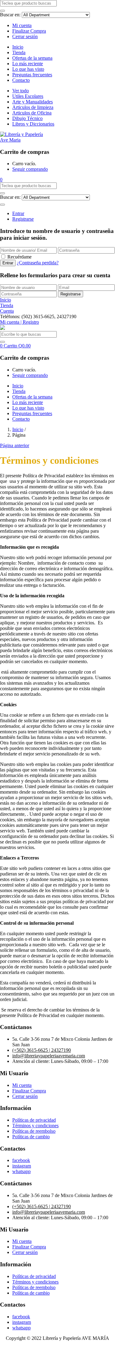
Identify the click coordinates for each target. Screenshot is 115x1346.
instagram (21, 1165)
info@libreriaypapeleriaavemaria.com (48, 1055)
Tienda (18, 52)
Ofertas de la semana (32, 58)
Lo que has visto (28, 69)
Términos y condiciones (35, 1125)
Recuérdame (19, 256)
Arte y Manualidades (32, 101)
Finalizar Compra (29, 31)
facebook (21, 1160)
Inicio (17, 47)
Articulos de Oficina (32, 112)
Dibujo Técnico (27, 118)
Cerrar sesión (25, 36)
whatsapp (21, 1171)
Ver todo (20, 90)
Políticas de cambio (31, 1136)
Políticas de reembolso (34, 1131)
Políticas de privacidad (34, 1120)
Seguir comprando (30, 169)
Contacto (21, 80)
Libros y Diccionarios (33, 123)
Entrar (18, 213)
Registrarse (23, 219)
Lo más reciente (27, 63)
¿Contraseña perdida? (38, 262)
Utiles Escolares (27, 96)
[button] (1, 179)
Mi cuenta (22, 25)
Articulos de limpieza (32, 107)
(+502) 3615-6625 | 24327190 (41, 1050)
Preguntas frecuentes (32, 74)
